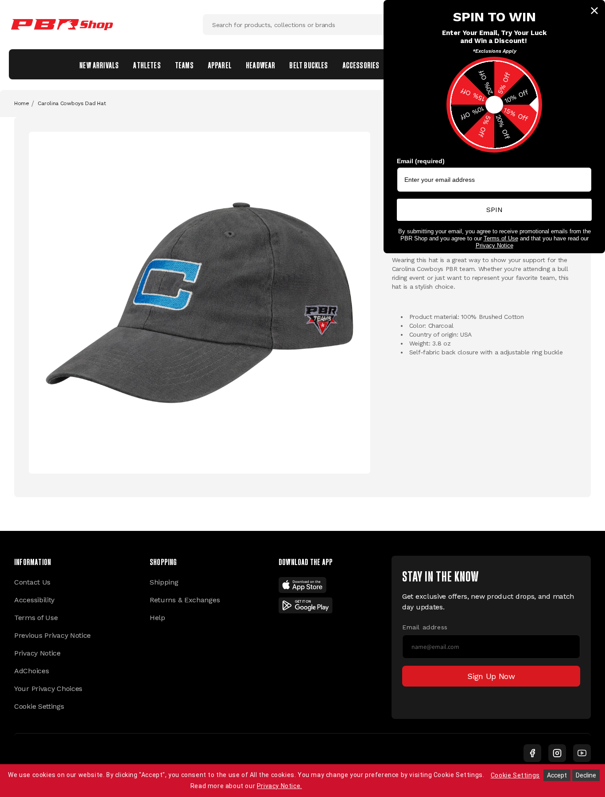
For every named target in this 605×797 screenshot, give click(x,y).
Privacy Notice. (279, 785)
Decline (586, 775)
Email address (425, 627)
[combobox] (302, 25)
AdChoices (31, 671)
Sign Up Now (491, 676)
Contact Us (32, 582)
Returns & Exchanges (185, 600)
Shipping (164, 582)
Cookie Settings (39, 706)
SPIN (494, 209)
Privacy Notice (37, 653)
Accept (557, 775)
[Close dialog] (594, 11)
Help (157, 617)
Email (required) (421, 161)
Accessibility (34, 600)
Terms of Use (36, 617)
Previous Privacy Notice (52, 635)
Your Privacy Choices (48, 688)
